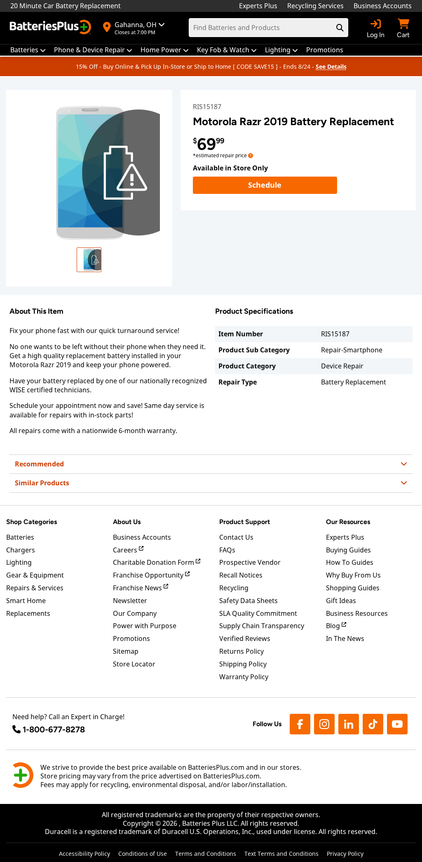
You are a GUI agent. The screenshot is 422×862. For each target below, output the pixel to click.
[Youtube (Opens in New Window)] (397, 724)
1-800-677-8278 (54, 729)
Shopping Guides (353, 587)
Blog (334, 625)
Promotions (131, 638)
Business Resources (357, 613)
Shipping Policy (243, 664)
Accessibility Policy (84, 853)
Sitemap (125, 651)
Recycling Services (315, 5)
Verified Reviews (244, 638)
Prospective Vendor (250, 562)
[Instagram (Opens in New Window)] (324, 724)
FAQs (227, 549)
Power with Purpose (144, 625)
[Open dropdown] (250, 155)
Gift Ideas (341, 600)
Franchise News (138, 587)
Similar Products (42, 482)
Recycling (234, 587)
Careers (126, 549)
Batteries (20, 537)
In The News (345, 638)
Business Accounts (383, 5)
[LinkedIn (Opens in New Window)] (348, 724)
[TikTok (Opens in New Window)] (373, 724)
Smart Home (26, 600)
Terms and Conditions (205, 853)
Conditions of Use (142, 853)
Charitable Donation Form (154, 562)
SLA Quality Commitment (258, 613)
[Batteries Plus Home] (51, 28)
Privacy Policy (345, 853)
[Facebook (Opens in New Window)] (300, 724)
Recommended (39, 463)
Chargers (20, 549)
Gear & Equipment (35, 575)
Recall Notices (241, 575)
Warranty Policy (243, 676)
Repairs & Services (34, 587)
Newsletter (130, 600)
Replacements (28, 613)
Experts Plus (258, 5)
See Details (331, 66)
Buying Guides (348, 549)
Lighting (19, 562)
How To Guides (349, 562)
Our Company (135, 613)
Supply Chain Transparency (261, 625)
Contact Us (236, 537)
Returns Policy (241, 651)
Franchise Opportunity (149, 575)
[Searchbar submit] (340, 27)
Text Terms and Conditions (281, 853)
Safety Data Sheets (248, 600)
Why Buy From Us (353, 575)
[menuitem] (28, 50)
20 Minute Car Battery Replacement (65, 5)
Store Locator (134, 664)
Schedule (292, 184)
